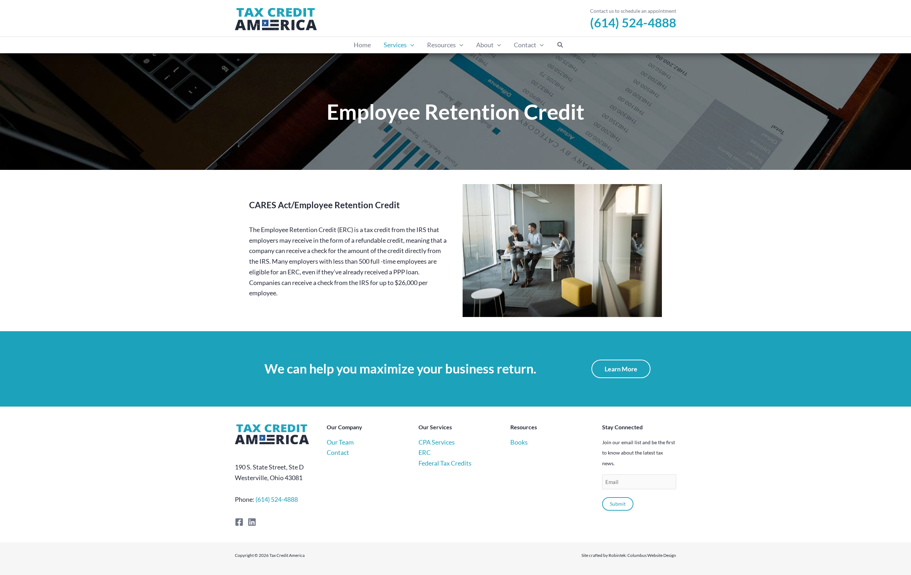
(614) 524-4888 (633, 22)
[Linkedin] (252, 522)
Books (519, 442)
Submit (618, 504)
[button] (410, 45)
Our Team (340, 442)
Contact (338, 452)
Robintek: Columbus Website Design (642, 555)
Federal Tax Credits (445, 463)
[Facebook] (239, 522)
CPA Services (436, 442)
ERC (424, 452)
